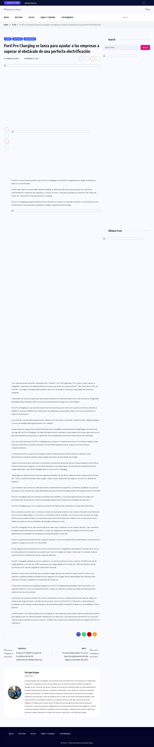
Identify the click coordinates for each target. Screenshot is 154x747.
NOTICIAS (19, 17)
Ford (14, 25)
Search (145, 47)
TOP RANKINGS (67, 17)
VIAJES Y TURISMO (47, 17)
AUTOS (31, 17)
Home (6, 25)
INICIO (6, 17)
